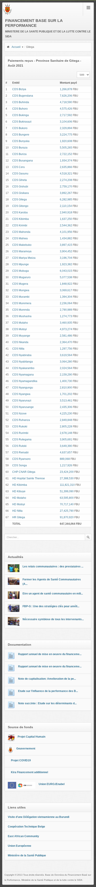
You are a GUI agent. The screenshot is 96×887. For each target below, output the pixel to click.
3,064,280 (66, 361)
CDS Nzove (19, 413)
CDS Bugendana (22, 95)
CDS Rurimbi (20, 433)
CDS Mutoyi (19, 329)
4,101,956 (66, 231)
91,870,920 (67, 517)
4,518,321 (66, 173)
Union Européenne (19, 845)
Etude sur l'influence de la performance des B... (48, 691)
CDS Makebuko (21, 244)
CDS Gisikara (20, 193)
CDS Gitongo (20, 206)
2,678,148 (66, 433)
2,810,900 (66, 387)
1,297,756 (66, 348)
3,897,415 (66, 244)
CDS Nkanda (20, 342)
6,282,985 (66, 199)
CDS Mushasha (21, 316)
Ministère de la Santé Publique (27, 855)
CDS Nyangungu (22, 387)
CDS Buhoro (20, 108)
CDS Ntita (18, 348)
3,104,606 (66, 121)
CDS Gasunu (20, 173)
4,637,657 (66, 452)
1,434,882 (66, 238)
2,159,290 (66, 374)
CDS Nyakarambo (23, 368)
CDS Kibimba (20, 219)
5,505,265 (66, 147)
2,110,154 (66, 206)
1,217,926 (66, 465)
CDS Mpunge (20, 264)
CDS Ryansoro (21, 458)
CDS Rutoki (19, 446)
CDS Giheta (19, 180)
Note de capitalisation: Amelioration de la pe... (47, 678)
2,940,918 (66, 212)
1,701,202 (66, 394)
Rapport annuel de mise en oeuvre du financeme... (49, 654)
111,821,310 (67, 484)
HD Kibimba (19, 484)
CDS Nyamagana (23, 374)
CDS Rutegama (21, 439)
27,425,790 (67, 510)
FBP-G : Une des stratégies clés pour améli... (51, 606)
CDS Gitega (19, 199)
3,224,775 (66, 134)
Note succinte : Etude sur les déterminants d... (47, 703)
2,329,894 (66, 128)
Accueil (16, 47)
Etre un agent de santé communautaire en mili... (53, 593)
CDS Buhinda (20, 102)
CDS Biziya (19, 89)
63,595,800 (67, 497)
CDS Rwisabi (20, 452)
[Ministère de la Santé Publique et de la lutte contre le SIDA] (7, 13)
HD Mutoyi (18, 504)
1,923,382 (66, 264)
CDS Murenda (21, 309)
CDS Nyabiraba (21, 355)
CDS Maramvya (21, 251)
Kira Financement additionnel (29, 772)
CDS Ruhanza (21, 420)
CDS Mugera (20, 283)
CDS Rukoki (19, 426)
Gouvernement (25, 748)
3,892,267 (66, 193)
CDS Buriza (19, 154)
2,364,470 (66, 342)
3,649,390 (66, 446)
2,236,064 (66, 303)
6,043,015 (66, 270)
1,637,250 (66, 219)
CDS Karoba (20, 212)
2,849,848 (66, 420)
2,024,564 (66, 368)
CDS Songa (19, 465)
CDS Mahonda (21, 231)
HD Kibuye (18, 491)
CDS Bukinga (20, 115)
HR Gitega (18, 517)
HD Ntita (17, 510)
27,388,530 (67, 478)
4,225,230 (66, 413)
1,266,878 (66, 89)
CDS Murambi (20, 296)
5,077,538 (66, 277)
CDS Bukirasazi (21, 121)
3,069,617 (66, 290)
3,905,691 (66, 439)
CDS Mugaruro (21, 277)
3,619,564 (66, 355)
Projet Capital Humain (31, 736)
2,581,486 (66, 335)
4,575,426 (66, 108)
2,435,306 (66, 407)
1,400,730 (66, 381)
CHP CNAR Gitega (23, 471)
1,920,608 (66, 141)
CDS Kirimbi (19, 225)
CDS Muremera (21, 303)
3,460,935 (66, 322)
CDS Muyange (21, 335)
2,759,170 (66, 186)
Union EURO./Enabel (52, 784)
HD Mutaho (19, 497)
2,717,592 (66, 115)
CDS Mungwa (20, 290)
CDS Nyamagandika (24, 381)
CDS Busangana (22, 160)
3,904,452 (66, 251)
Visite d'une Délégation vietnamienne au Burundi (38, 817)
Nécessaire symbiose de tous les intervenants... (53, 619)
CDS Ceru (18, 167)
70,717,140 (67, 504)
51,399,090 (67, 491)
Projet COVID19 (21, 760)
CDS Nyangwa (21, 394)
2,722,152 (66, 154)
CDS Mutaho (20, 322)
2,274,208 (66, 180)
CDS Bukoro (19, 128)
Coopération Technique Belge (26, 826)
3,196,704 (66, 257)
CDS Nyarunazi (21, 400)
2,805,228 (66, 426)
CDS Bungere (20, 134)
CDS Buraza (19, 147)
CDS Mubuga (20, 270)
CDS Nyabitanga (22, 361)
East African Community (23, 836)
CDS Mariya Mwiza (23, 257)
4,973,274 (66, 329)
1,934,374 (66, 160)
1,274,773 (66, 316)
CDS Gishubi (20, 186)
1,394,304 (66, 296)
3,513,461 (66, 400)
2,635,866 (66, 167)
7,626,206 (66, 95)
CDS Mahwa (20, 238)
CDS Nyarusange (23, 407)
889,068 (65, 458)
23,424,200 (67, 471)
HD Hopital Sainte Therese (28, 478)
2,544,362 (66, 225)
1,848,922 (66, 283)
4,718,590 (66, 102)
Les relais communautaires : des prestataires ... (53, 566)
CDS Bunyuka (20, 141)
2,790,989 (66, 309)
